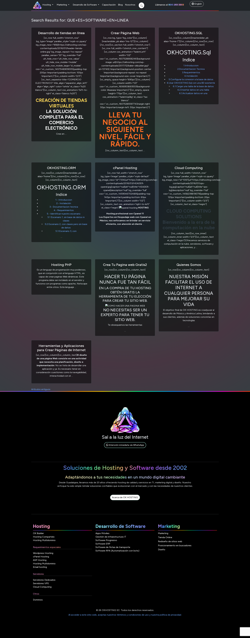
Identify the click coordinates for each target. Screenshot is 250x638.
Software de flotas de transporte (112, 547)
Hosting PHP (61, 265)
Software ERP (102, 543)
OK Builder (38, 533)
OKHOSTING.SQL (189, 33)
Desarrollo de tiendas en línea (61, 33)
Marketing (62, 4)
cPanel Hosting (125, 168)
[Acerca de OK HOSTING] (125, 500)
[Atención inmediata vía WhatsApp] (125, 448)
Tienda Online (165, 537)
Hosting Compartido (44, 536)
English (198, 3)
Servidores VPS (41, 583)
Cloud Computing (189, 168)
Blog (120, 4)
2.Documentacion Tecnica (191, 69)
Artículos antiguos (40, 389)
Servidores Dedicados (44, 580)
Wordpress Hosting (43, 553)
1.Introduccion (190, 65)
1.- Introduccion (63, 199)
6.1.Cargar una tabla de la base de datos (193, 86)
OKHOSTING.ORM (61, 168)
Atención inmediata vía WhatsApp (126, 445)
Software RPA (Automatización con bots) (117, 550)
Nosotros (130, 4)
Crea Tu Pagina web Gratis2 (125, 265)
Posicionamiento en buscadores (174, 545)
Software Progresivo (106, 540)
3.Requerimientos (191, 72)
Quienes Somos (189, 265)
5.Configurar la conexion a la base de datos (191, 79)
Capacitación (109, 4)
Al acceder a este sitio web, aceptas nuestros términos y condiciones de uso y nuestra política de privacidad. (125, 614)
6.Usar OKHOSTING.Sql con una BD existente (191, 82)
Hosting (47, 4)
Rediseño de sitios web (170, 541)
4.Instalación (191, 76)
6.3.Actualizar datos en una (193, 93)
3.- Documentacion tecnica (63, 206)
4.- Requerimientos (64, 210)
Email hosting (40, 567)
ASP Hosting (39, 560)
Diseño (161, 549)
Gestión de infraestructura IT (110, 536)
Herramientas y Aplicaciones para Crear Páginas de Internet (61, 348)
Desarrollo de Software (85, 4)
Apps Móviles (102, 533)
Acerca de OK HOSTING (125, 497)
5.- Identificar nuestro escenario (63, 213)
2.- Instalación (63, 203)
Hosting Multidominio (44, 540)
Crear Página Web (125, 33)
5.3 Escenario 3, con (66, 231)
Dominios (38, 599)
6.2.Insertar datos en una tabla (193, 89)
